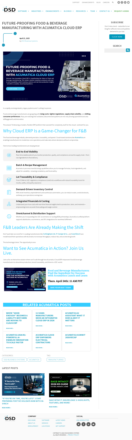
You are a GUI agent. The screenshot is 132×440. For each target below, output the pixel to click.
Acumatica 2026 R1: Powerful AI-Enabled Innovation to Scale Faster (17, 339)
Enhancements (88, 2)
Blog (99, 2)
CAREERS (59, 423)
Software (22, 11)
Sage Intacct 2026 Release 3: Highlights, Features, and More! (69, 401)
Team (92, 11)
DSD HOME (32, 420)
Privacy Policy (73, 435)
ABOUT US (31, 423)
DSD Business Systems (30, 41)
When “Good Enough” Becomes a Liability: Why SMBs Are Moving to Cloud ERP (17, 318)
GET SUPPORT (60, 426)
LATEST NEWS (60, 420)
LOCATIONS (46, 426)
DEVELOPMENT (33, 426)
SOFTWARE (45, 420)
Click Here (117, 37)
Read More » (10, 328)
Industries (36, 11)
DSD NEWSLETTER (83, 420)
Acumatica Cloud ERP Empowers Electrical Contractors (45, 339)
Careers (106, 2)
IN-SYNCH (67, 11)
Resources (81, 11)
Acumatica (34, 359)
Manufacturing (56, 359)
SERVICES (45, 423)
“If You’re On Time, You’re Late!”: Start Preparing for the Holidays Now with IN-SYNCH (23, 401)
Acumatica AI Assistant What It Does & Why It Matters (75, 317)
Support (76, 2)
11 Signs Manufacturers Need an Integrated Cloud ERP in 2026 (46, 317)
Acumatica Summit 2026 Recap (75, 336)
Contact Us (104, 11)
